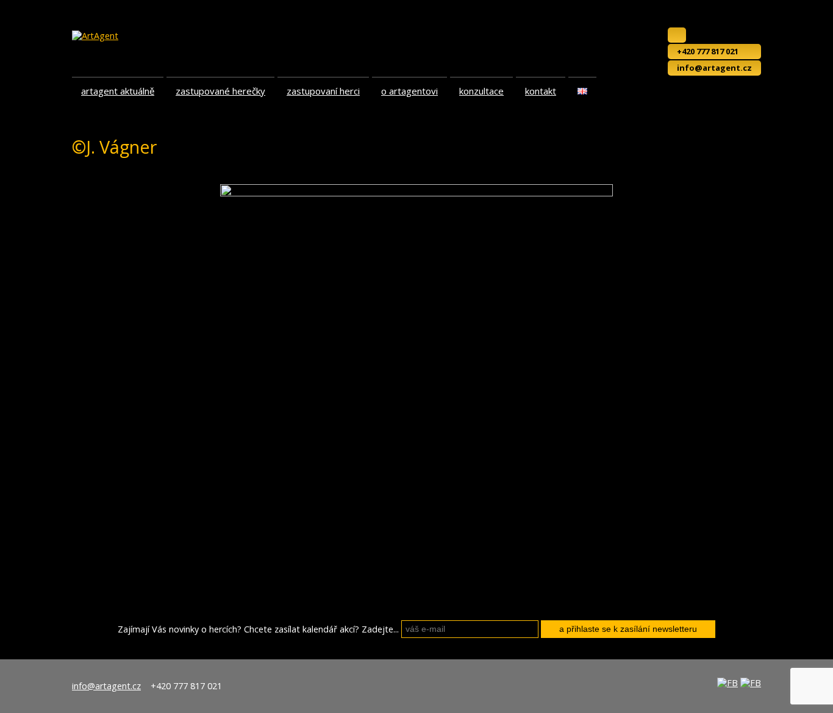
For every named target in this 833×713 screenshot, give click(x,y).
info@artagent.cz (714, 67)
